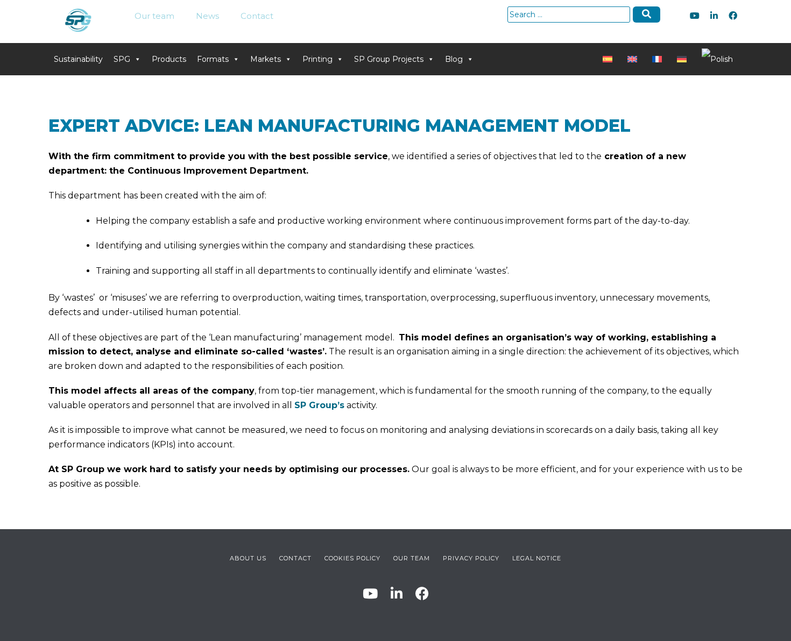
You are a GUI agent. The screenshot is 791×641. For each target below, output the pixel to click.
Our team (154, 16)
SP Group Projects (388, 59)
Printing (317, 59)
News (207, 16)
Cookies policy (352, 558)
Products (169, 59)
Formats (213, 59)
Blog (454, 59)
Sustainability (78, 59)
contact (295, 558)
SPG (122, 59)
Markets (265, 59)
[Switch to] (609, 59)
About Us (248, 558)
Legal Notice (536, 558)
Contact (257, 16)
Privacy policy (471, 558)
